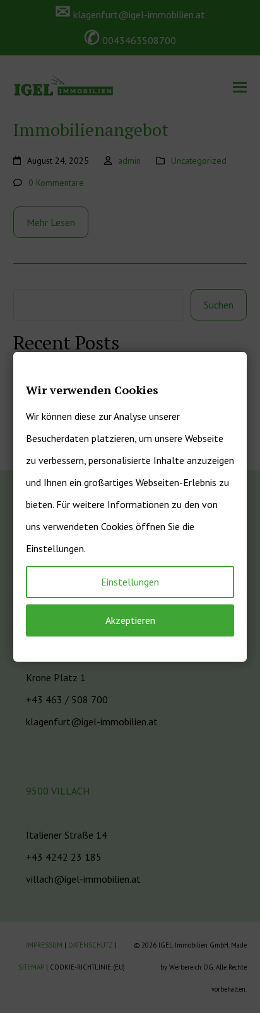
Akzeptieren (130, 620)
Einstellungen (130, 581)
